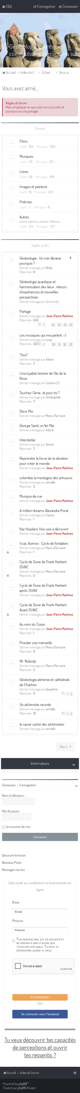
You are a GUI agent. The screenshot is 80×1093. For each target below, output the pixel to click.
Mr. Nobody (27, 661)
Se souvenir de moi (18, 827)
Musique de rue (30, 496)
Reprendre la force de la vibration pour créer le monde (43, 461)
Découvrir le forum (14, 855)
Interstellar (27, 439)
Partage (25, 311)
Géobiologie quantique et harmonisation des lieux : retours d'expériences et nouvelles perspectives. (43, 289)
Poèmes (25, 201)
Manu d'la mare (55, 416)
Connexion (9, 785)
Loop (49, 340)
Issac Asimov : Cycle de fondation (43, 543)
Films (23, 141)
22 (53, 325)
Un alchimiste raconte (35, 704)
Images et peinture (33, 186)
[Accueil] (14, 29)
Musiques (26, 156)
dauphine (52, 689)
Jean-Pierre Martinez (59, 316)
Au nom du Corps (32, 624)
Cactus (50, 515)
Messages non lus (13, 870)
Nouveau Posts (12, 862)
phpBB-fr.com (26, 1088)
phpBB (22, 1084)
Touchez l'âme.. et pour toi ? (39, 392)
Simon (50, 444)
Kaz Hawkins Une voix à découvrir (44, 528)
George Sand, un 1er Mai (36, 425)
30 (53, 344)
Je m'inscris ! (40, 997)
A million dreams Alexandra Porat (43, 510)
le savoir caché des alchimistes (41, 724)
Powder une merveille (35, 642)
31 (59, 344)
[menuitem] (7, 6)
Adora (50, 359)
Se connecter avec (40, 1014)
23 (59, 325)
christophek (53, 397)
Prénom (17, 921)
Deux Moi (26, 411)
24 (65, 325)
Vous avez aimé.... (20, 88)
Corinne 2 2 (53, 383)
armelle (50, 482)
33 (70, 344)
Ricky (49, 268)
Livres (23, 171)
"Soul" (23, 354)
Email (16, 902)
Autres (24, 216)
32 (64, 344)
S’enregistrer (27, 785)
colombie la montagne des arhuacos (45, 477)
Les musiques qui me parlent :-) (42, 335)
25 (71, 325)
